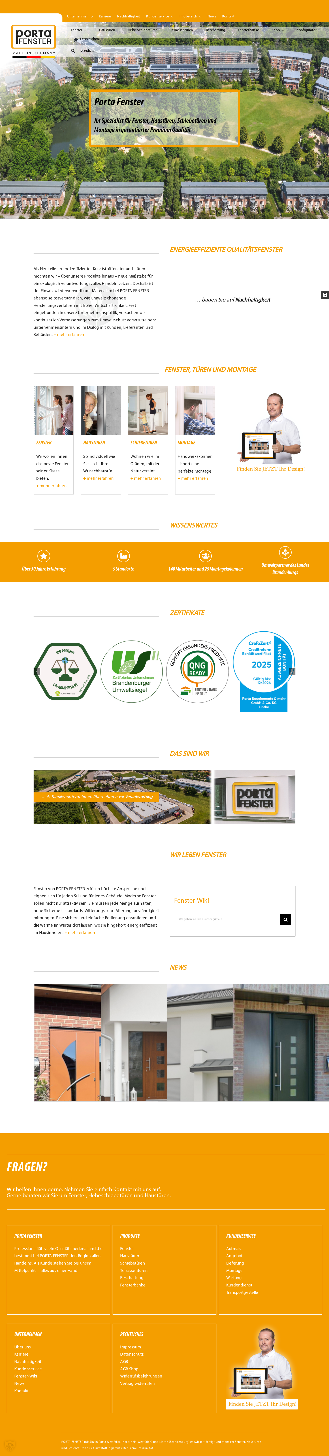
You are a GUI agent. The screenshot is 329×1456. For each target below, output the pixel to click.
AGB (124, 1362)
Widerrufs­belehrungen (141, 1376)
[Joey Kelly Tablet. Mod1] (270, 388)
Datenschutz (131, 1354)
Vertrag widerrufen (137, 1384)
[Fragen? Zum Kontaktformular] (166, 1182)
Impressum (130, 1347)
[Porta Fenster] (33, 27)
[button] (37, 671)
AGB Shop (129, 1369)
